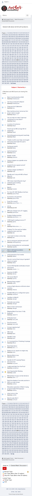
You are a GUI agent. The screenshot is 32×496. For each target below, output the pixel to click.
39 (11, 36)
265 (5, 70)
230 (27, 63)
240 (25, 65)
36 (6, 36)
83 (4, 42)
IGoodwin (14, 189)
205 (20, 60)
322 (10, 79)
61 (21, 38)
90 (16, 42)
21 (7, 35)
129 (22, 47)
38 (9, 36)
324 (15, 79)
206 (22, 60)
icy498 (14, 283)
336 (17, 81)
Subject (14, 87)
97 (28, 42)
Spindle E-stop (11, 336)
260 (20, 69)
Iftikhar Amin (15, 226)
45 (21, 36)
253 (3, 69)
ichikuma (14, 289)
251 (25, 67)
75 (18, 40)
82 (2, 42)
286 (3, 74)
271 (20, 70)
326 (20, 79)
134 (8, 49)
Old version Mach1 (12, 277)
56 (13, 38)
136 (13, 49)
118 (22, 45)
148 (15, 51)
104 (16, 43)
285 (27, 72)
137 (15, 49)
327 (22, 79)
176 (3, 56)
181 (15, 56)
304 (20, 76)
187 (3, 58)
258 (15, 69)
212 (10, 61)
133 (5, 49)
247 (15, 67)
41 (14, 36)
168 (10, 54)
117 (20, 45)
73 (14, 40)
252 (27, 67)
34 (2, 36)
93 (21, 42)
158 (13, 52)
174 (25, 54)
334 (13, 81)
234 (10, 65)
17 (28, 33)
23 (11, 35)
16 (26, 33)
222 (8, 63)
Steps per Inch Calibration (14, 106)
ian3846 (14, 395)
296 (27, 74)
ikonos (14, 152)
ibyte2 (13, 333)
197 (27, 58)
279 (13, 72)
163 (25, 52)
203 (15, 60)
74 (16, 40)
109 (28, 43)
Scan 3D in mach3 (12, 201)
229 (25, 63)
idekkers (14, 256)
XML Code (10, 332)
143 (3, 51)
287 (5, 74)
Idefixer (14, 262)
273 (25, 70)
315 (20, 78)
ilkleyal (14, 114)
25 (14, 35)
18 (2, 35)
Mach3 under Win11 (12, 398)
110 (3, 45)
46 (23, 36)
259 (17, 69)
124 (10, 47)
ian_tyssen (15, 363)
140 (22, 49)
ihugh (13, 166)
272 (22, 70)
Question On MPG (12, 272)
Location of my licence (13, 124)
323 (13, 79)
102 (11, 43)
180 (13, 56)
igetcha (14, 221)
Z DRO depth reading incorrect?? (16, 220)
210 (5, 61)
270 (17, 70)
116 (17, 45)
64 (26, 38)
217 (22, 61)
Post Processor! (12, 322)
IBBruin (14, 343)
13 (21, 33)
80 (26, 40)
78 (23, 40)
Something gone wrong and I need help (18, 135)
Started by (21, 87)
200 (8, 60)
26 (16, 35)
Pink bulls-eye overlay (13, 302)
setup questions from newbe (15, 254)
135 (10, 49)
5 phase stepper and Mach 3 (15, 170)
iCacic (13, 329)
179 (10, 56)
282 (20, 72)
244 (8, 67)
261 (22, 69)
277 (8, 72)
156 (8, 52)
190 (10, 58)
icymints (14, 278)
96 (26, 42)
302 (15, 76)
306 (25, 76)
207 (25, 60)
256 (10, 69)
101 (9, 43)
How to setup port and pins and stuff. (18, 240)
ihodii (13, 178)
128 (20, 47)
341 (3, 83)
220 (3, 63)
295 (25, 74)
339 (25, 81)
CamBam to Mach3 (12, 297)
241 (27, 65)
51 (4, 38)
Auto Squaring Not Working (14, 371)
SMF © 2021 (15, 489)
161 (20, 52)
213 (13, 61)
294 (22, 74)
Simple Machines (21, 489)
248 (17, 67)
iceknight (14, 299)
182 (17, 56)
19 (4, 35)
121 (3, 47)
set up (9, 206)
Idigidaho (14, 247)
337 (20, 81)
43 (18, 36)
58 (16, 38)
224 (13, 63)
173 (22, 54)
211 (8, 61)
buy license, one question (14, 196)
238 (20, 65)
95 (24, 42)
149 (17, 51)
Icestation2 (15, 294)
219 (27, 61)
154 (3, 52)
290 (13, 74)
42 (16, 36)
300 (10, 76)
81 (28, 40)
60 (19, 38)
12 (20, 33)
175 (27, 54)
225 (15, 63)
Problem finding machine (14, 215)
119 (25, 45)
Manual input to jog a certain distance (18, 376)
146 (10, 51)
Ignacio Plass (15, 193)
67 (4, 40)
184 (22, 56)
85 (7, 42)
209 (3, 61)
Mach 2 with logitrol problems (15, 250)
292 (17, 74)
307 (27, 76)
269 (15, 70)
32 (26, 35)
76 (19, 40)
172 (20, 54)
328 (25, 79)
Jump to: (5, 465)
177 (5, 56)
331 (5, 81)
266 (8, 70)
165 (3, 54)
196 (25, 58)
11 (18, 33)
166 (5, 54)
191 (13, 58)
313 (15, 78)
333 (10, 81)
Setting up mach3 (12, 146)
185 (25, 56)
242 (3, 67)
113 (10, 45)
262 (25, 69)
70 (9, 40)
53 (7, 38)
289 (10, 74)
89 (14, 42)
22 (9, 35)
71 (11, 40)
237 (17, 65)
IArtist (13, 352)
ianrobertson (15, 368)
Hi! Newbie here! (11, 318)
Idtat (13, 233)
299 (8, 76)
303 (17, 76)
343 (8, 83)
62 (23, 38)
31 (24, 35)
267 (10, 70)
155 (5, 52)
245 (10, 67)
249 (20, 67)
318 (27, 78)
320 (5, 79)
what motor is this (12, 393)
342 (5, 83)
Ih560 (13, 184)
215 (17, 61)
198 (3, 60)
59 (18, 38)
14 (23, 33)
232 (5, 65)
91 (18, 42)
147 (13, 51)
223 (10, 63)
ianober (14, 372)
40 (13, 36)
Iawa (13, 347)
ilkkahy (14, 148)
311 (10, 78)
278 (10, 72)
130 (25, 47)
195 (22, 58)
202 (13, 60)
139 (20, 49)
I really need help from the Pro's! (16, 366)
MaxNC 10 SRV (11, 155)
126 (15, 47)
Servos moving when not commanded (18, 245)
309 (5, 78)
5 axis (9, 225)
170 (15, 54)
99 (4, 43)
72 (13, 40)
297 (3, 76)
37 (7, 36)
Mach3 (9, 187)
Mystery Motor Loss (13, 355)
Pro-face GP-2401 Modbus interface (17, 192)
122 (5, 47)
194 (20, 58)
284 (25, 72)
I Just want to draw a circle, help (16, 236)
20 (6, 35)
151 (22, 51)
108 (26, 43)
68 (6, 40)
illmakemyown (15, 98)
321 (8, 79)
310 (8, 78)
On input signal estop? (13, 327)
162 (22, 52)
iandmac (14, 384)
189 (8, 58)
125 (13, 47)
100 (6, 43)
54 (9, 38)
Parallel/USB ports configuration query (18, 292)
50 (2, 38)
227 (20, 63)
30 (23, 35)
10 (16, 33)
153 (27, 51)
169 (13, 54)
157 (10, 52)
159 (15, 52)
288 (8, 74)
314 (17, 78)
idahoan (14, 274)
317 (25, 78)
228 (22, 63)
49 (28, 36)
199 (5, 60)
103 (14, 43)
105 (18, 43)
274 (27, 70)
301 (13, 76)
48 (26, 36)
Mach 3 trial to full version (14, 307)
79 (24, 40)
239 (22, 65)
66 (2, 40)
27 (18, 35)
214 (15, 61)
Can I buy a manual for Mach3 (15, 102)
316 (22, 78)
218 (25, 61)
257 (13, 69)
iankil (13, 377)
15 (25, 33)
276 (5, 72)
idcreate (14, 269)
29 (21, 35)
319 (3, 79)
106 (21, 43)
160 (17, 52)
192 (15, 58)
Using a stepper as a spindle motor (17, 160)
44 (19, 36)
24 (13, 35)
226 (17, 63)
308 (3, 78)
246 (13, 67)
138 (17, 49)
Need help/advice (12, 346)
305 (22, 76)
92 (19, 42)
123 (8, 47)
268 (13, 70)
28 (19, 35)
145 (8, 51)
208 (27, 60)
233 (8, 65)
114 (13, 45)
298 (5, 76)
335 (15, 81)
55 (11, 38)
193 (17, 58)
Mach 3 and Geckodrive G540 (15, 97)
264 (3, 70)
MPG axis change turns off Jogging (17, 211)
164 (27, 52)
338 (22, 81)
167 (8, 54)
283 (22, 72)
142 (27, 49)
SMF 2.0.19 (8, 489)
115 (15, 45)
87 (11, 42)
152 (25, 51)
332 (8, 81)
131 (27, 47)
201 (10, 60)
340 (27, 81)
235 (13, 65)
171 (17, 54)
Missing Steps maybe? (13, 281)
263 (27, 69)
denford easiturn (12, 151)
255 (8, 69)
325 (17, 79)
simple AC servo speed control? (16, 165)
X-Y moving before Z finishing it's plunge (18, 341)
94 (23, 42)
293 (20, 74)
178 (8, 56)
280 (15, 72)
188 (5, 58)
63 (24, 38)
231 (3, 65)
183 (20, 56)
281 (17, 72)
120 (27, 45)
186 (27, 56)
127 (17, 47)
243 (5, 67)
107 (23, 43)
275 (3, 72)
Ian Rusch (14, 399)
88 (13, 42)
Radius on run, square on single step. (17, 350)
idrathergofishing (16, 242)
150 (20, 51)
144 (5, 51)
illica (13, 108)
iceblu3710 (15, 315)
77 (21, 40)
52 (6, 38)
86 (9, 42)
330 (3, 81)
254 (5, 69)
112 (8, 45)
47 (24, 36)
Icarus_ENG (15, 319)
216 (20, 61)
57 (14, 38)
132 (3, 49)
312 (13, 78)
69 (7, 40)
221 (5, 63)
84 (6, 42)
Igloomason (15, 212)
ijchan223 (14, 157)
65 (28, 38)
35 (4, 36)
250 (22, 67)
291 (15, 74)
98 (2, 43)
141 (25, 49)
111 (5, 45)
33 (28, 35)
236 (15, 65)
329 (27, 79)
